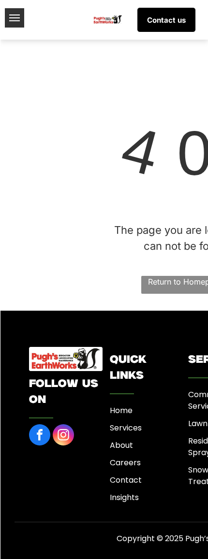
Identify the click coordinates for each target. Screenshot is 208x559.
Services (126, 427)
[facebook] (39, 436)
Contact (126, 480)
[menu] (14, 18)
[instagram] (63, 436)
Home (121, 410)
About (121, 445)
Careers (125, 462)
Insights (124, 497)
